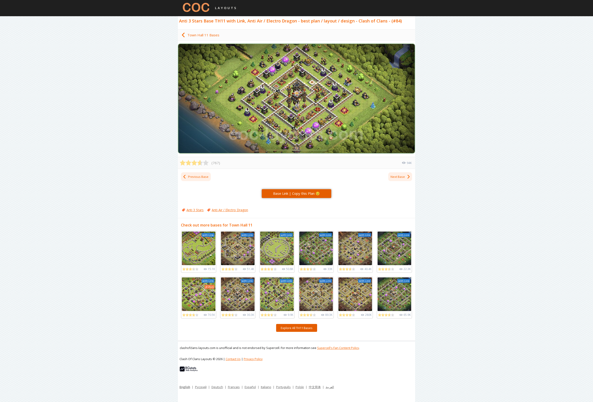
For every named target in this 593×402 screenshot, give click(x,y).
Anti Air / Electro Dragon (230, 210)
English (185, 387)
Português (283, 387)
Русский (201, 387)
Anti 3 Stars (195, 210)
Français (234, 387)
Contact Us (233, 359)
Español (250, 387)
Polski (300, 387)
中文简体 (315, 387)
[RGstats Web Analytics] (189, 370)
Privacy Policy (253, 359)
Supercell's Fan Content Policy (338, 348)
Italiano (266, 387)
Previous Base (198, 177)
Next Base (398, 177)
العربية (330, 387)
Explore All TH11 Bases (296, 328)
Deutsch (217, 387)
